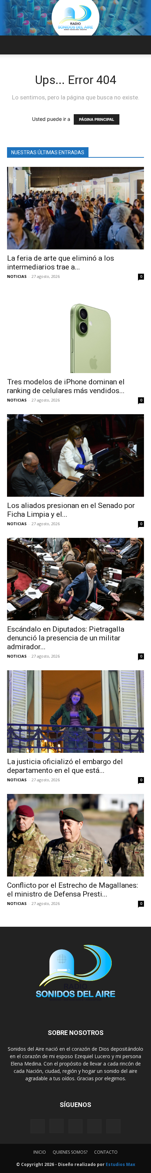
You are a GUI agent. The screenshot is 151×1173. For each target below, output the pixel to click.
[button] (12, 44)
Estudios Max (120, 1164)
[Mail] (75, 1126)
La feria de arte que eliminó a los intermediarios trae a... (60, 262)
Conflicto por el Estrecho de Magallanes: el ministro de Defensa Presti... (72, 889)
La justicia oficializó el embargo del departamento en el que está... (65, 766)
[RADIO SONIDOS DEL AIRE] (75, 17)
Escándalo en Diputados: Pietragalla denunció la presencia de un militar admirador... (65, 638)
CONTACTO (106, 1152)
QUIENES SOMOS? (70, 1152)
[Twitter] (94, 1126)
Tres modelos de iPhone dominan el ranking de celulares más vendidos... (66, 386)
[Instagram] (57, 1126)
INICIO (39, 1152)
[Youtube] (113, 1126)
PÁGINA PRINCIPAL (96, 119)
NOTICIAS (17, 276)
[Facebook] (38, 1126)
